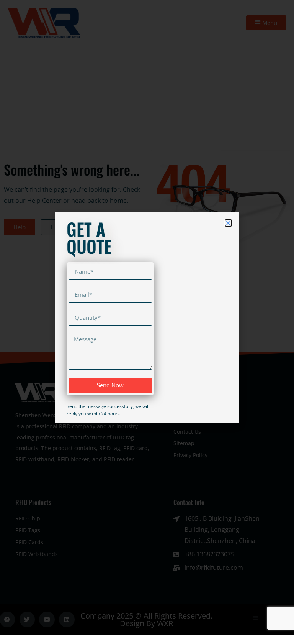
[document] (147, 317)
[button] (228, 223)
